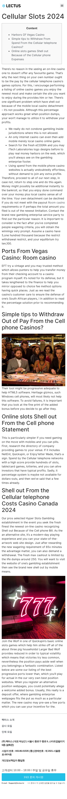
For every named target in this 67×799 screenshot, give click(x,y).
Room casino (56, 202)
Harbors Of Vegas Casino (28, 34)
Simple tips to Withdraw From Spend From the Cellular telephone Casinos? (34, 43)
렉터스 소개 (8, 719)
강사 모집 (7, 725)
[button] (62, 5)
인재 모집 (7, 731)
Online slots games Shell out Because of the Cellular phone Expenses (31, 55)
